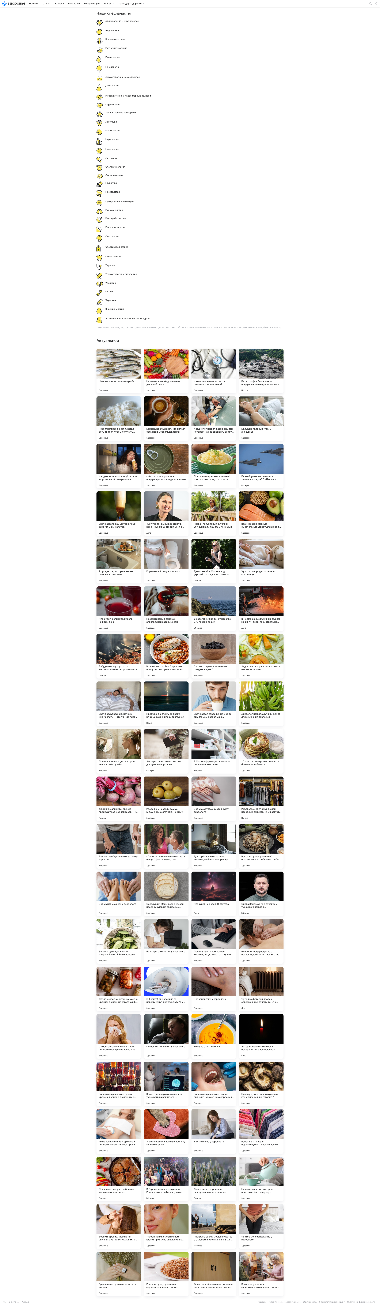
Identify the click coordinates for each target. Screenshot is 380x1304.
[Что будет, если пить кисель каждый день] (118, 608)
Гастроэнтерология (116, 48)
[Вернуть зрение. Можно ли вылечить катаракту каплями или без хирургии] (118, 1226)
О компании (14, 1302)
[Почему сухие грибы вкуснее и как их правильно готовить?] (261, 1084)
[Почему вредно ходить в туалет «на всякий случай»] (118, 751)
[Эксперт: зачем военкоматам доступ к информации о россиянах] (166, 751)
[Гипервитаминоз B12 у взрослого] (166, 1036)
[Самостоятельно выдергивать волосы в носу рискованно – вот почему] (118, 1036)
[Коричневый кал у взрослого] (166, 561)
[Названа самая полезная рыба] (118, 371)
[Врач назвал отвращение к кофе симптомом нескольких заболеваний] (213, 703)
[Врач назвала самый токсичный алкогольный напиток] (118, 513)
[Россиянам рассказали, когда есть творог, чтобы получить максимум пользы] (118, 418)
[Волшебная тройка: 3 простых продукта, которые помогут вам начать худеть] (166, 656)
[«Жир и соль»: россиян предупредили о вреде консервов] (166, 466)
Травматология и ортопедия (121, 274)
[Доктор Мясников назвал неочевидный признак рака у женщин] (213, 846)
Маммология (112, 130)
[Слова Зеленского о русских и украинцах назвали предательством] (261, 894)
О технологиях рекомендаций (332, 1302)
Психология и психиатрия (119, 201)
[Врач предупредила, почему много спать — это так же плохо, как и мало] (118, 703)
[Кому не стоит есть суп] (213, 1036)
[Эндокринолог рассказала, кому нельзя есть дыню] (261, 656)
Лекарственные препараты (120, 112)
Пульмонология (114, 210)
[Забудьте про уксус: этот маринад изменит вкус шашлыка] (118, 656)
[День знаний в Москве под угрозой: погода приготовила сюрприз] (213, 561)
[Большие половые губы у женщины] (261, 418)
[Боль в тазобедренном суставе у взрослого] (118, 846)
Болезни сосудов (115, 39)
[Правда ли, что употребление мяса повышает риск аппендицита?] (118, 1179)
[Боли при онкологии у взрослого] (166, 941)
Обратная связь (310, 1302)
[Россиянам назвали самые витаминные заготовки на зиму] (166, 799)
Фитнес (109, 291)
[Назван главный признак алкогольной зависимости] (166, 608)
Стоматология (113, 256)
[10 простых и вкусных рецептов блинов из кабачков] (261, 751)
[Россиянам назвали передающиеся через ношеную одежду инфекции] (261, 1131)
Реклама (25, 1302)
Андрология (112, 30)
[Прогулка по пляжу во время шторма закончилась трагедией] (166, 703)
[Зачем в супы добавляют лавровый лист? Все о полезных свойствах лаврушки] (118, 941)
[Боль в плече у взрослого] (213, 1131)
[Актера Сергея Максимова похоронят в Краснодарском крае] (261, 1036)
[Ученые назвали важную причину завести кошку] (166, 1131)
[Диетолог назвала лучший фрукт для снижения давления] (261, 703)
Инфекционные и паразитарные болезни (128, 95)
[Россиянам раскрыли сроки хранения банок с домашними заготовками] (118, 1084)
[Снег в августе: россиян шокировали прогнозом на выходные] (213, 1179)
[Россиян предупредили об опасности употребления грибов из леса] (261, 846)
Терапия (110, 265)
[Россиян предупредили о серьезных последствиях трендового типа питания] (166, 1274)
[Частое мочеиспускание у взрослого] (261, 1226)
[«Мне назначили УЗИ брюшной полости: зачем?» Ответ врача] (118, 1131)
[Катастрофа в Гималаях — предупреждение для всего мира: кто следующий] (261, 371)
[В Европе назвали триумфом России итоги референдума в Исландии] (166, 1179)
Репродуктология (115, 227)
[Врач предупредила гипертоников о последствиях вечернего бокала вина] (261, 1274)
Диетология (112, 85)
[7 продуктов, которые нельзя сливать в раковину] (118, 561)
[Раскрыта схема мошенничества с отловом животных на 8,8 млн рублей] (213, 1226)
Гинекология (112, 66)
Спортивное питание (116, 246)
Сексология (112, 236)
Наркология (112, 139)
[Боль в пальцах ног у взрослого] (118, 894)
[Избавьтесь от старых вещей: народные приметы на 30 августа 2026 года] (261, 799)
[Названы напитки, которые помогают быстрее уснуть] (261, 1179)
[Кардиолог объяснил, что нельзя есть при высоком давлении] (166, 418)
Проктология (112, 191)
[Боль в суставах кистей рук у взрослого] (213, 799)
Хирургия (110, 300)
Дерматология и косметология (122, 77)
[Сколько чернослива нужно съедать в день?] (213, 656)
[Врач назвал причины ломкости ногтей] (118, 1274)
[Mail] (4, 3)
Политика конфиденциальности (361, 1302)
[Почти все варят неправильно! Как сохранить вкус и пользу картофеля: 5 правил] (213, 466)
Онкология (111, 158)
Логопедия (111, 121)
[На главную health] (16, 3)
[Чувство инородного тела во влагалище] (261, 561)
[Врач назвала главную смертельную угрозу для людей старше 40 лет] (261, 513)
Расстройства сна (115, 218)
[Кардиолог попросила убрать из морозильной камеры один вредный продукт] (118, 466)
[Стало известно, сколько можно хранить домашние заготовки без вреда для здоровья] (118, 989)
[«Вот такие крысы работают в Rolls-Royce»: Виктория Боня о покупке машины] (166, 513)
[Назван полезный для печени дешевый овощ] (166, 371)
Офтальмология (114, 175)
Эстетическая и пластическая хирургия (127, 318)
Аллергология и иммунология (122, 21)
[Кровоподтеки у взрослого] (213, 989)
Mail (5, 1302)
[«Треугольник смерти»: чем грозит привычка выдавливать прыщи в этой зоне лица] (166, 1226)
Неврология (112, 149)
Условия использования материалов (285, 1302)
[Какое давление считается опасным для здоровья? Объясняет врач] (213, 371)
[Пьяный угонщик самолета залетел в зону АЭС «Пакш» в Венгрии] (261, 466)
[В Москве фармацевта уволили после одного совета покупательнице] (213, 751)
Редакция (262, 1302)
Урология (110, 283)
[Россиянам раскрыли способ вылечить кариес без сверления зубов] (213, 1084)
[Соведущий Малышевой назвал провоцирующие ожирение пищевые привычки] (166, 894)
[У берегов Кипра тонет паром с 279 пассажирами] (213, 608)
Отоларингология (115, 166)
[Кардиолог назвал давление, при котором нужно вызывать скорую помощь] (213, 418)
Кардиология (112, 104)
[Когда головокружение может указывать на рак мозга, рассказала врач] (166, 1084)
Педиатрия (111, 182)
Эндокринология (114, 309)
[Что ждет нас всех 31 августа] (213, 894)
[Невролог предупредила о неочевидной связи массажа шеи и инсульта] (261, 941)
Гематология (112, 57)
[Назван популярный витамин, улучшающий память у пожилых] (213, 513)
